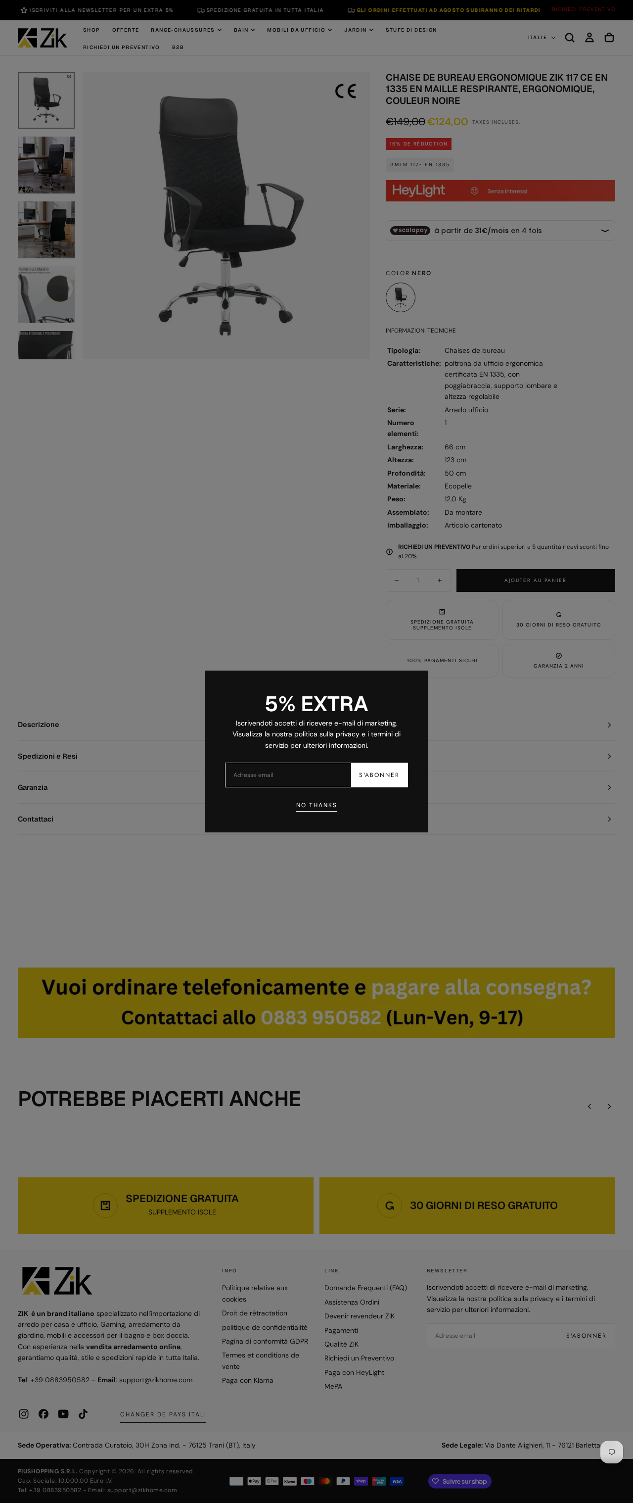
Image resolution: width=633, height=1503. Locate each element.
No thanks (316, 805)
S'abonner (379, 775)
